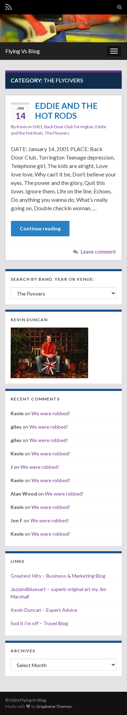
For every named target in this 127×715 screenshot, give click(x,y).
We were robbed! (50, 413)
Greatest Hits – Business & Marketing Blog (58, 576)
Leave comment (98, 252)
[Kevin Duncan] (49, 352)
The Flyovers (57, 133)
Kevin (22, 126)
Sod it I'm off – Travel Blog (39, 623)
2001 (37, 126)
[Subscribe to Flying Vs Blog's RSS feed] (8, 6)
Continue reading (40, 228)
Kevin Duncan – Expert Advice (44, 610)
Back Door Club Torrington (68, 126)
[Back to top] (111, 699)
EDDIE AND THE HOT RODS (66, 110)
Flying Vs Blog (22, 51)
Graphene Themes (54, 706)
